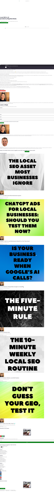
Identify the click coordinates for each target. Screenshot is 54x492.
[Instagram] (1, 474)
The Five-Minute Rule (5, 332)
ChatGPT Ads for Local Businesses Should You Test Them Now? (15, 241)
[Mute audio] (7, 67)
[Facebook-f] (1, 472)
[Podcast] (4, 436)
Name (1, 114)
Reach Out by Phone (5, 445)
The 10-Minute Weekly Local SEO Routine (9, 377)
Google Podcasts (9, 70)
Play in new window (6, 69)
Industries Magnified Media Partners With (13, 21)
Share (10, 68)
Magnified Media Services (4, 21)
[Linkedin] (1, 475)
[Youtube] (1, 436)
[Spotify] (2, 436)
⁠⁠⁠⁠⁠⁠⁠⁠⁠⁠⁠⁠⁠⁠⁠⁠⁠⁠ (18, 84)
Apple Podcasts (4, 70)
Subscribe (8, 68)
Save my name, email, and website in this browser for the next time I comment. (9, 121)
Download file (1, 69)
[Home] (1, 479)
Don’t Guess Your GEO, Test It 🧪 (7, 423)
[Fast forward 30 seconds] (11, 67)
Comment (1, 107)
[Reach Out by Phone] (1, 447)
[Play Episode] (6, 67)
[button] (0, 90)
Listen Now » (1, 198)
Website (1, 119)
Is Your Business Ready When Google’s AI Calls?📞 (12, 286)
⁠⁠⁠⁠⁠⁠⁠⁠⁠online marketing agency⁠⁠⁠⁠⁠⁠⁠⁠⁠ (42, 75)
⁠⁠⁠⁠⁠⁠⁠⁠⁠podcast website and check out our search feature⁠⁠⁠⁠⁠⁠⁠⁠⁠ (24, 87)
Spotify (12, 70)
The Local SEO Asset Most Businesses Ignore (10, 195)
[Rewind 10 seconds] (8, 67)
